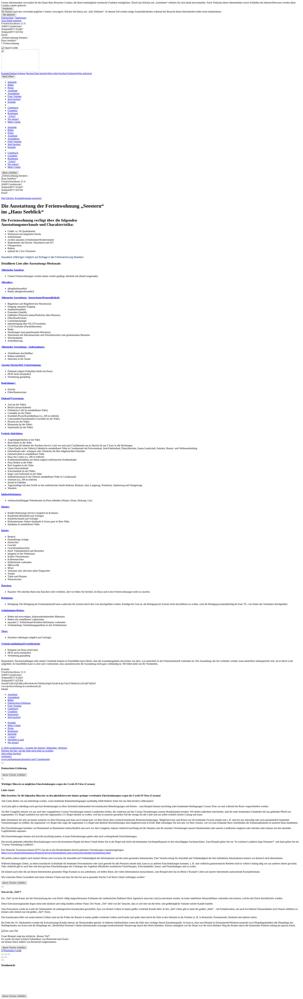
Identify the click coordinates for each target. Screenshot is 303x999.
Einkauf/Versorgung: (12, 398)
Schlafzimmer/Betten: (12, 610)
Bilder (11, 85)
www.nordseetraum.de (12, 759)
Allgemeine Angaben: (12, 270)
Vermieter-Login (16, 739)
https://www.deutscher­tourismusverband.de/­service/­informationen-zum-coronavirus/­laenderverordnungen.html (56, 852)
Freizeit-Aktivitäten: (12, 433)
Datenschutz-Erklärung (19, 703)
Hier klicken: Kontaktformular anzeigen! (21, 198)
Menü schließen (10, 173)
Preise (11, 87)
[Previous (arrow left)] (2, 957)
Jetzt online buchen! (11, 753)
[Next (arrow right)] (5, 957)
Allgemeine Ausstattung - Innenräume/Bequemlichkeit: (30, 297)
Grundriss (12, 110)
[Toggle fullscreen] (5, 954)
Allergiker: (7, 282)
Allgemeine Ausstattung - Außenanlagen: (23, 347)
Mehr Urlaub (14, 122)
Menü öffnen (8, 76)
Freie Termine (14, 96)
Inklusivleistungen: (11, 494)
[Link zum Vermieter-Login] (11, 950)
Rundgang (13, 113)
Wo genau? (13, 119)
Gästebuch (13, 107)
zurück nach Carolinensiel (37, 759)
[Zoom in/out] (9, 954)
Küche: (5, 530)
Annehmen (7, 8)
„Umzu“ (12, 116)
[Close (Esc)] (2, 954)
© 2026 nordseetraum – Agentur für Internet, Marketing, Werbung (34, 748)
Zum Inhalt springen (11, 20)
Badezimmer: (8, 383)
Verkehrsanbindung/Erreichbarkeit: (20, 643)
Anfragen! (6, 756)
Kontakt (12, 102)
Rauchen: (6, 585)
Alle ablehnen (9, 15)
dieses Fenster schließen (14, 775)
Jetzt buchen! (14, 99)
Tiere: (4, 631)
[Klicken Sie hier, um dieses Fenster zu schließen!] (2, 762)
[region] (151, 20)
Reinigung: (7, 598)
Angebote (12, 90)
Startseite (12, 82)
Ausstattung (13, 93)
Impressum (20, 17)
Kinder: (5, 506)
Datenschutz (7, 17)
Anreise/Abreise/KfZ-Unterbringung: (21, 365)
